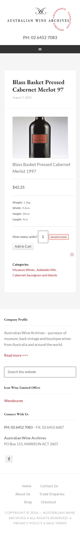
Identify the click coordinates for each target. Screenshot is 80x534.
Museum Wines (24, 270)
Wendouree (13, 401)
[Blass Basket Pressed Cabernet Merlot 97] (40, 137)
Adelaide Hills (46, 270)
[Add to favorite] (72, 255)
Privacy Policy (28, 523)
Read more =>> (16, 355)
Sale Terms (56, 523)
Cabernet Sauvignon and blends (35, 275)
